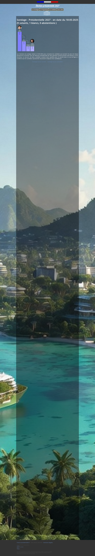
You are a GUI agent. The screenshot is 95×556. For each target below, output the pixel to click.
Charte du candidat (20, 546)
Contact (18, 545)
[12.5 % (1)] (28, 51)
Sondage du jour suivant (39, 61)
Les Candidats (52, 9)
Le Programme (44, 9)
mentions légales (48, 542)
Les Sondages (35, 9)
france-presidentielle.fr (23, 542)
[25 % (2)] (24, 51)
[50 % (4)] (20, 51)
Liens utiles (60, 9)
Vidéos (18, 547)
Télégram (18, 548)
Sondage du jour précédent (55, 61)
